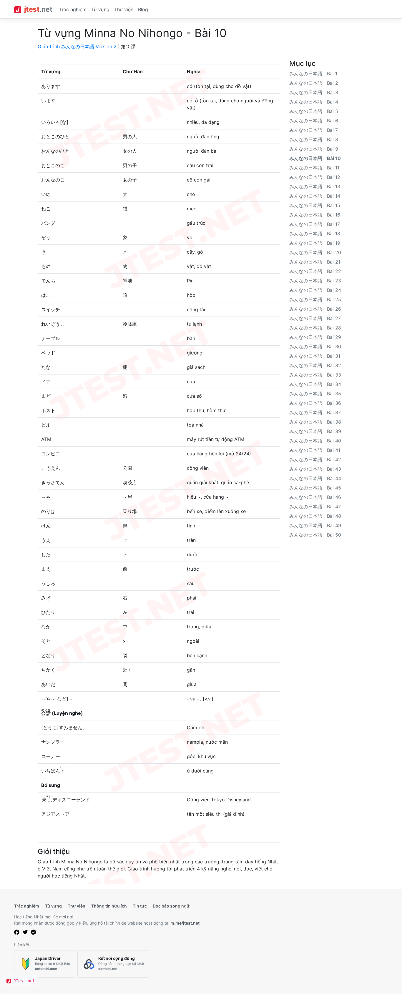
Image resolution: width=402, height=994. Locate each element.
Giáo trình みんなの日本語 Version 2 (77, 46)
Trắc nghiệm (73, 9)
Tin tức (140, 905)
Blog (143, 9)
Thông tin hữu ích (109, 905)
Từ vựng (100, 9)
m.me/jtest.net (185, 922)
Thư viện (123, 9)
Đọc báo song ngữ (171, 905)
